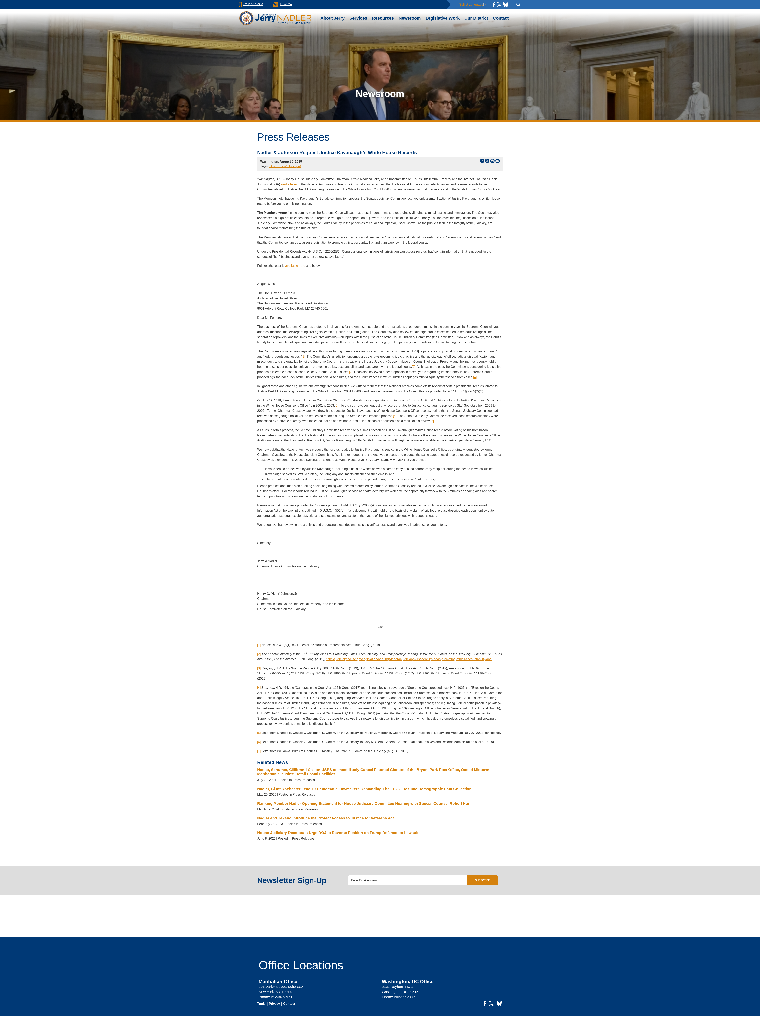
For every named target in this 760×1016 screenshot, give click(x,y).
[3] (350, 372)
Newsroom (410, 18)
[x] (499, 4)
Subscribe (482, 880)
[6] (394, 416)
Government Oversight (285, 166)
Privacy (274, 1003)
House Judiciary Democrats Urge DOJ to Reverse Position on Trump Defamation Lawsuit (337, 833)
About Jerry (332, 18)
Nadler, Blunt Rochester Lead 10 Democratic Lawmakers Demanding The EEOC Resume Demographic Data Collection (365, 789)
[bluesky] (505, 4)
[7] (432, 421)
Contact (501, 18)
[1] (303, 356)
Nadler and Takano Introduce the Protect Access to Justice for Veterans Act (325, 818)
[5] (336, 405)
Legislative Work (443, 18)
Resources (383, 18)
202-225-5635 (405, 997)
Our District (476, 18)
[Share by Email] (497, 161)
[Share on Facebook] (482, 161)
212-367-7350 (282, 997)
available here (295, 265)
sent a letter (289, 184)
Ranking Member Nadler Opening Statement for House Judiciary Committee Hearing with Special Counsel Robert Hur (363, 803)
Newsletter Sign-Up (291, 880)
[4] (475, 377)
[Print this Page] (492, 161)
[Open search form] (518, 4)
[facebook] (494, 4)
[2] (413, 366)
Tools (261, 1003)
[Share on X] (487, 161)
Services (358, 18)
